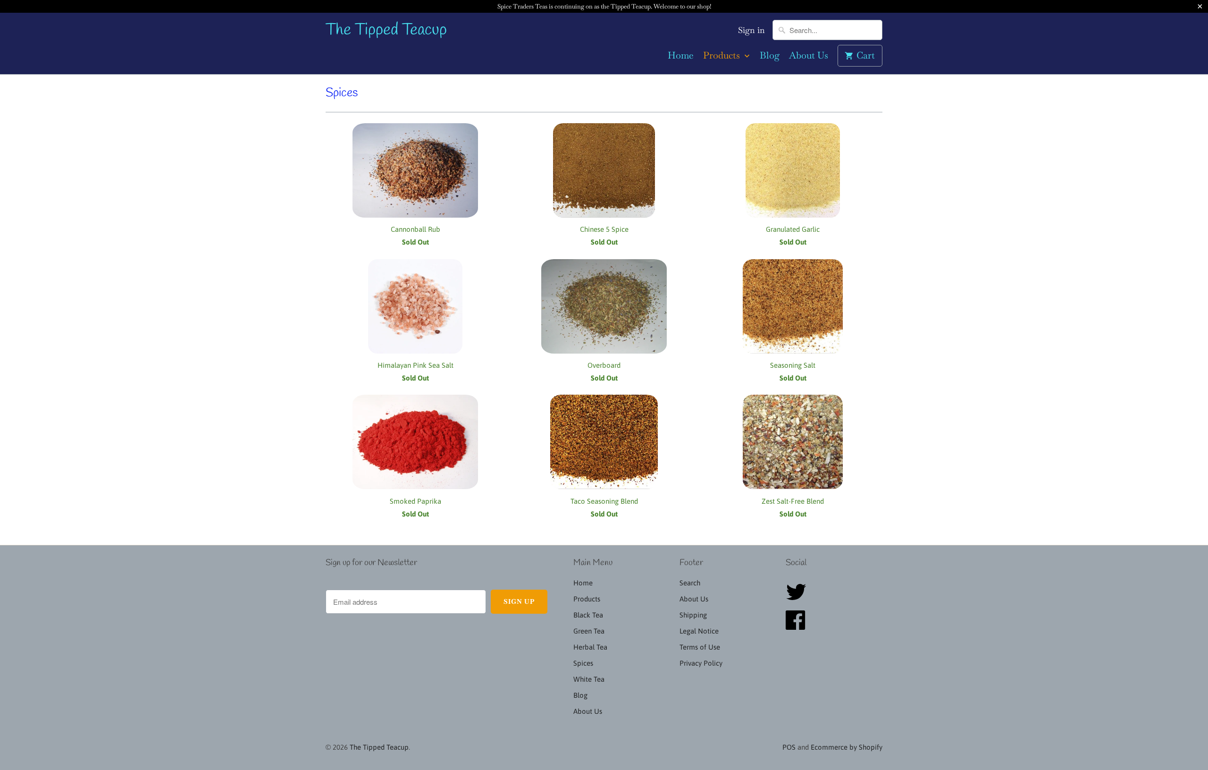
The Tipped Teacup (386, 30)
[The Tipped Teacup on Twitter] (799, 597)
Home (681, 55)
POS (789, 747)
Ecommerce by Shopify (846, 747)
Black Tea (588, 615)
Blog (770, 55)
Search (690, 583)
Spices (342, 93)
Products (722, 55)
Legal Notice (699, 631)
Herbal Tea (590, 647)
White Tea (588, 679)
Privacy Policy (701, 663)
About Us (808, 55)
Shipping (693, 615)
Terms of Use (700, 647)
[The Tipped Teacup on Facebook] (798, 626)
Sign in (751, 30)
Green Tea (588, 631)
